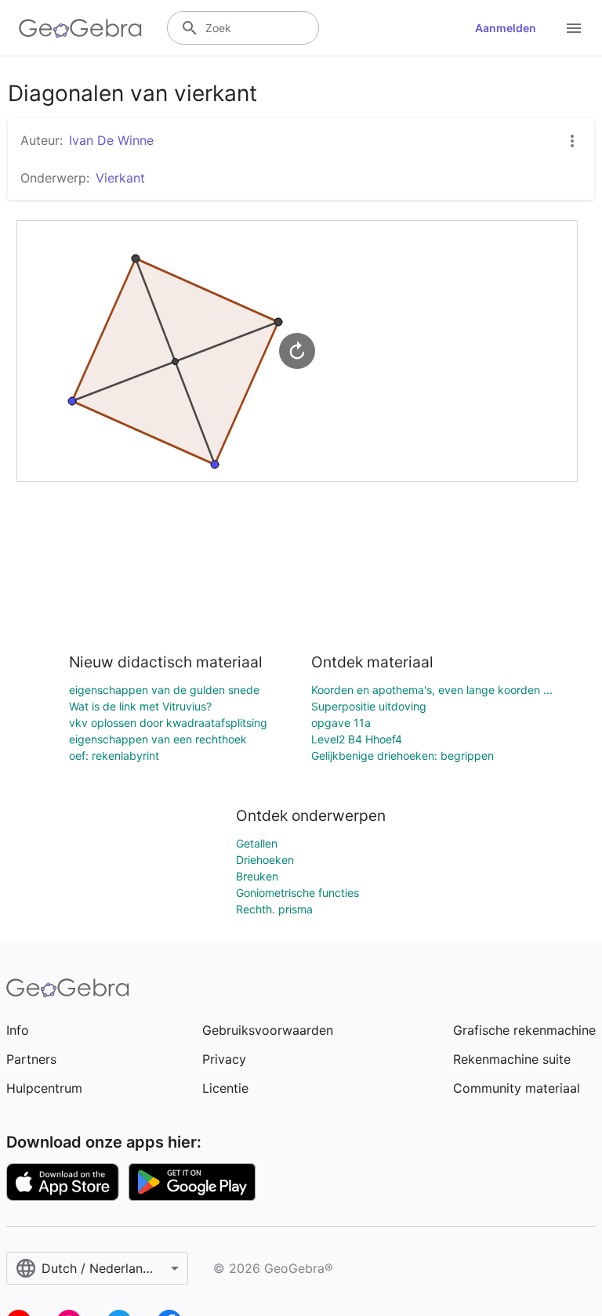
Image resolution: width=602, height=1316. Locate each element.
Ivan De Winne (111, 140)
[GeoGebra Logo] (80, 28)
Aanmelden (505, 27)
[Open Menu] (573, 28)
